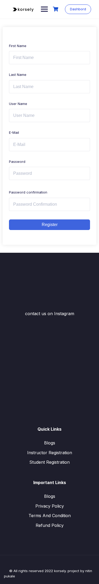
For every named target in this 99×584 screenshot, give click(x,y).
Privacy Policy (49, 506)
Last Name (17, 74)
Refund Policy (50, 525)
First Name (17, 46)
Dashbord (78, 9)
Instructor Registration (49, 452)
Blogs (49, 442)
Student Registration (49, 462)
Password (17, 161)
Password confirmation (28, 192)
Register (50, 224)
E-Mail (14, 132)
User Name (18, 104)
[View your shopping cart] (56, 9)
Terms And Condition (50, 515)
